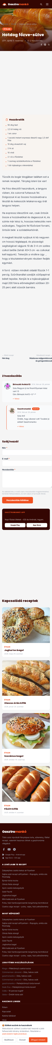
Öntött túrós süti (16, 994)
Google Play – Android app (15, 855)
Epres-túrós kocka (10, 880)
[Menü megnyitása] (47, 4)
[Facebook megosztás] (41, 45)
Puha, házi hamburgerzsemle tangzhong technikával (25, 903)
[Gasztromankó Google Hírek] (14, 849)
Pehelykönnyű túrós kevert (28, 983)
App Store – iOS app (12, 858)
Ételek (13, 24)
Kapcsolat (6, 1011)
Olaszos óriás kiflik (15, 703)
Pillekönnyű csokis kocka (20, 968)
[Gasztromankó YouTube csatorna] (9, 849)
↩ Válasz (16, 399)
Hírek (4, 1020)
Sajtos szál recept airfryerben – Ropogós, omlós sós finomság (24, 875)
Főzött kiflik (11, 808)
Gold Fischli (7, 892)
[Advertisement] (26, 85)
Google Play (15, 525)
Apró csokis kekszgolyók (13, 888)
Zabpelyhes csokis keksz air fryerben (18, 870)
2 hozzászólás (36, 40)
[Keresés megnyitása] (41, 4)
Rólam (4, 1007)
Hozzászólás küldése (17, 500)
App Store (37, 525)
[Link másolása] (49, 45)
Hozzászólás (8, 469)
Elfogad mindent (38, 1040)
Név (4, 448)
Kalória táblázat (9, 1016)
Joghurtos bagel (14, 650)
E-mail (6, 459)
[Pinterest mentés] (45, 45)
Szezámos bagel (13, 756)
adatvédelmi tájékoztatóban (14, 1034)
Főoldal (5, 24)
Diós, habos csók (30, 972)
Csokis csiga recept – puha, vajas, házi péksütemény (25, 906)
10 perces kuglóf (16, 991)
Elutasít (22, 1040)
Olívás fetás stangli (10, 884)
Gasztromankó (24, 409)
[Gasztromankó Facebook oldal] (3, 849)
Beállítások (9, 1040)
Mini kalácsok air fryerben (13, 899)
